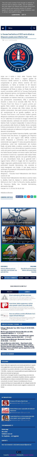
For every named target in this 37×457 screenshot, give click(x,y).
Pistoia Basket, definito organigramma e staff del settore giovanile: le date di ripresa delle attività (21, 304)
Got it (24, 14)
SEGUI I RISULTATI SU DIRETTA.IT (18, 286)
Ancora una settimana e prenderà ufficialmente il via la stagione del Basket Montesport (22, 315)
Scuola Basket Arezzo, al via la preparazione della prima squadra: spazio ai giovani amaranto (22, 417)
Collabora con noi (7, 434)
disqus (27, 278)
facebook (33, 278)
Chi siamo (4, 431)
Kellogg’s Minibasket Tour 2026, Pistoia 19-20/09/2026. (17, 328)
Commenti (27, 292)
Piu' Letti (9, 292)
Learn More (16, 14)
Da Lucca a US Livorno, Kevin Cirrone (19, 401)
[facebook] (17, 452)
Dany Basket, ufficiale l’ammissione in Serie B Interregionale (17, 223)
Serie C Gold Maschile (10, 40)
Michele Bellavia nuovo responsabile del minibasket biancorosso (22, 409)
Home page (5, 429)
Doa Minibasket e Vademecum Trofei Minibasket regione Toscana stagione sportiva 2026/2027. (17, 336)
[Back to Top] (20, 452)
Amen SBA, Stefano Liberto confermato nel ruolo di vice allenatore (16, 239)
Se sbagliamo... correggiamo (10, 436)
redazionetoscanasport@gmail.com (22, 445)
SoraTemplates (12, 455)
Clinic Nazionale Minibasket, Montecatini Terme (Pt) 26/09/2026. (16, 340)
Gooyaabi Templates (28, 455)
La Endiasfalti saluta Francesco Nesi (11, 258)
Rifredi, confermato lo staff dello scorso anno (20, 295)
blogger (21, 278)
